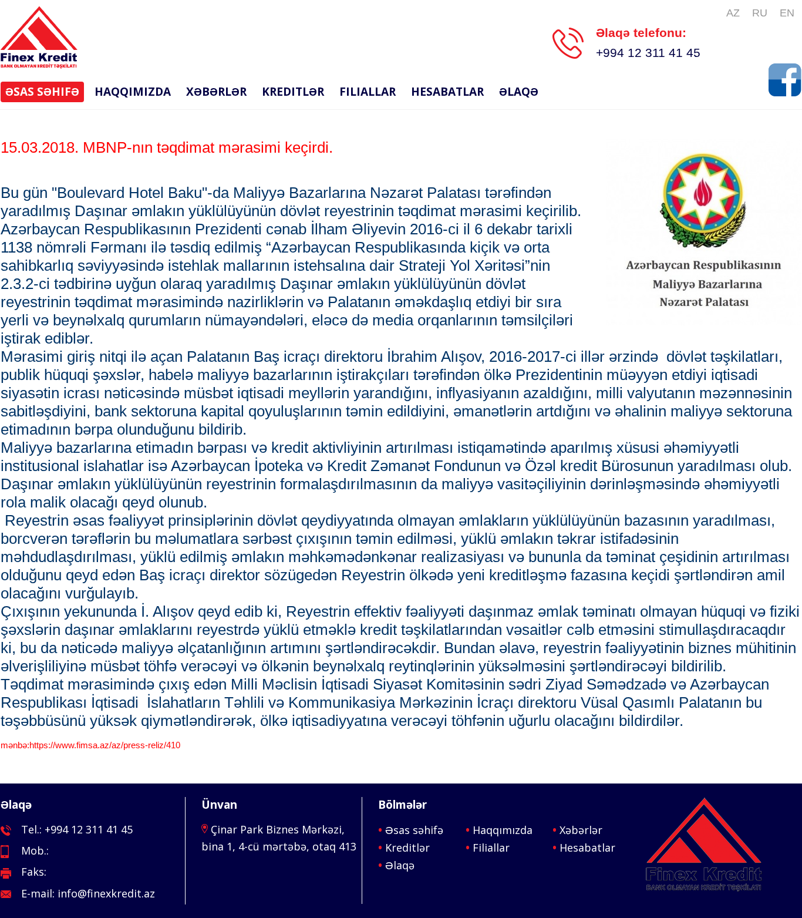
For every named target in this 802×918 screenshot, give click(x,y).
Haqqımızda (133, 91)
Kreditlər (293, 91)
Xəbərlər (216, 91)
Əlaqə (518, 91)
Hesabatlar (447, 91)
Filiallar (367, 91)
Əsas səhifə (42, 91)
